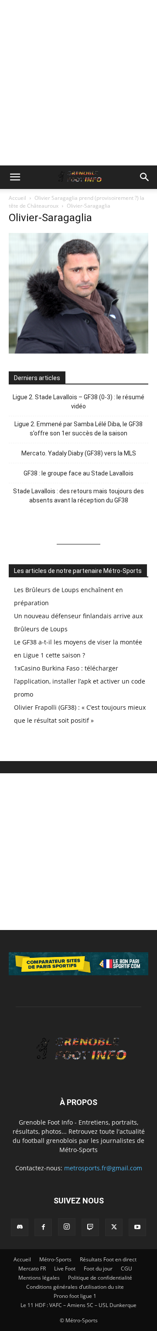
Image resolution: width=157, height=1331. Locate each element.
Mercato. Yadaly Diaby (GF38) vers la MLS (78, 453)
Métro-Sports (55, 1259)
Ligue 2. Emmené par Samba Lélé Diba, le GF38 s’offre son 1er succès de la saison (78, 429)
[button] (15, 177)
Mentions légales (39, 1277)
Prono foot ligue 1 (75, 1296)
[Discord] (19, 1227)
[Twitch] (90, 1227)
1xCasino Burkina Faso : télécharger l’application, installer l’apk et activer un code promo (79, 681)
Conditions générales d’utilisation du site (75, 1287)
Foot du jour (98, 1268)
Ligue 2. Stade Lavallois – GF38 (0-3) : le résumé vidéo (78, 402)
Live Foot (64, 1268)
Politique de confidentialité (100, 1277)
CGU (126, 1268)
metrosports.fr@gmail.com (103, 1168)
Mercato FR (32, 1268)
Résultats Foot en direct (108, 1259)
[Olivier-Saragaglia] (78, 351)
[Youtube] (137, 1227)
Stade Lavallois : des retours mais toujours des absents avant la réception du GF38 (78, 496)
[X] (114, 1227)
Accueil (17, 198)
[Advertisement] (78, 82)
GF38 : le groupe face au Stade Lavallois (78, 473)
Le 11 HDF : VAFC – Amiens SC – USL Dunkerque (78, 1305)
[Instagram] (66, 1227)
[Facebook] (43, 1227)
